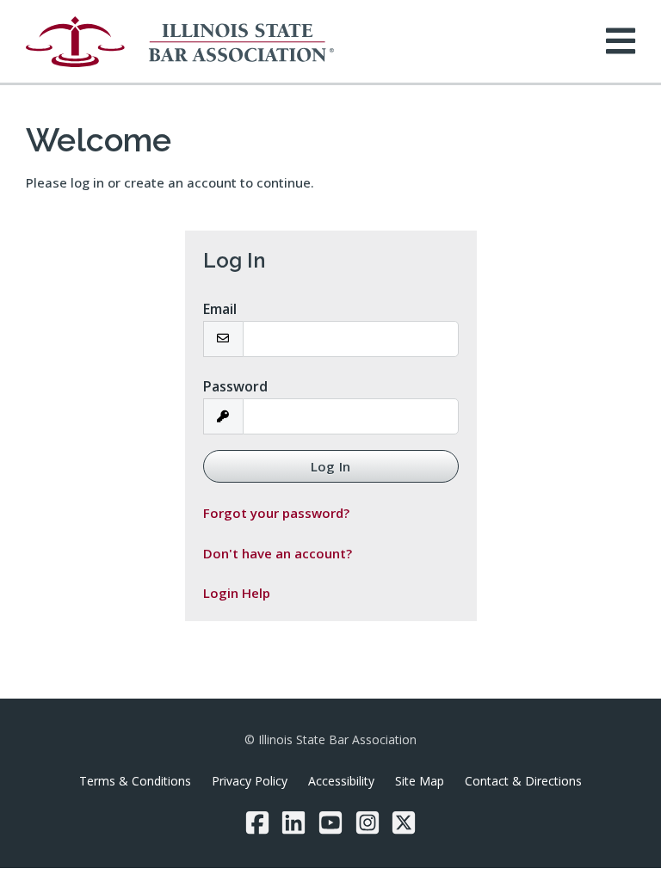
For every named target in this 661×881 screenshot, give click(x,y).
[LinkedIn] (293, 822)
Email (220, 308)
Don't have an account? (277, 553)
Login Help (236, 592)
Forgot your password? (276, 512)
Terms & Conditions (135, 781)
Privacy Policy (249, 781)
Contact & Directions (523, 781)
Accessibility (341, 781)
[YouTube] (330, 822)
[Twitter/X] (404, 822)
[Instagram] (367, 822)
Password (235, 386)
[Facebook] (257, 822)
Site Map (419, 781)
